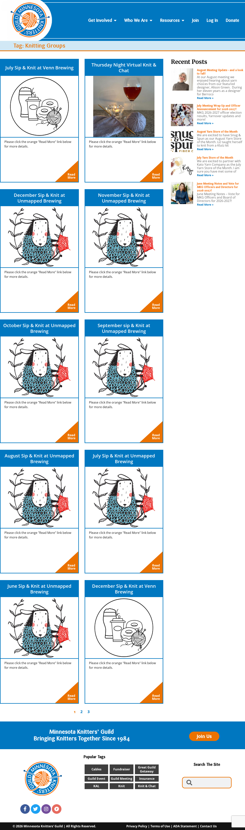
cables (96, 769)
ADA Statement (185, 826)
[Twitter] (35, 809)
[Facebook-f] (25, 809)
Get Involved (100, 20)
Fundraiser (121, 769)
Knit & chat (147, 786)
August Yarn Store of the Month (217, 131)
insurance (146, 779)
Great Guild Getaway (147, 769)
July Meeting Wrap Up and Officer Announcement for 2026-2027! (218, 107)
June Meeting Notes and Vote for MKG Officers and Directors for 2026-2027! (218, 187)
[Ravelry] (56, 809)
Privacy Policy (136, 826)
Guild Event (96, 779)
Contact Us (208, 826)
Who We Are (136, 20)
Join (195, 20)
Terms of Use (160, 826)
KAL (96, 786)
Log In (212, 20)
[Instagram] (46, 809)
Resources (170, 20)
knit (121, 786)
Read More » (205, 98)
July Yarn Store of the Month (215, 157)
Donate (232, 20)
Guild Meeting (121, 779)
